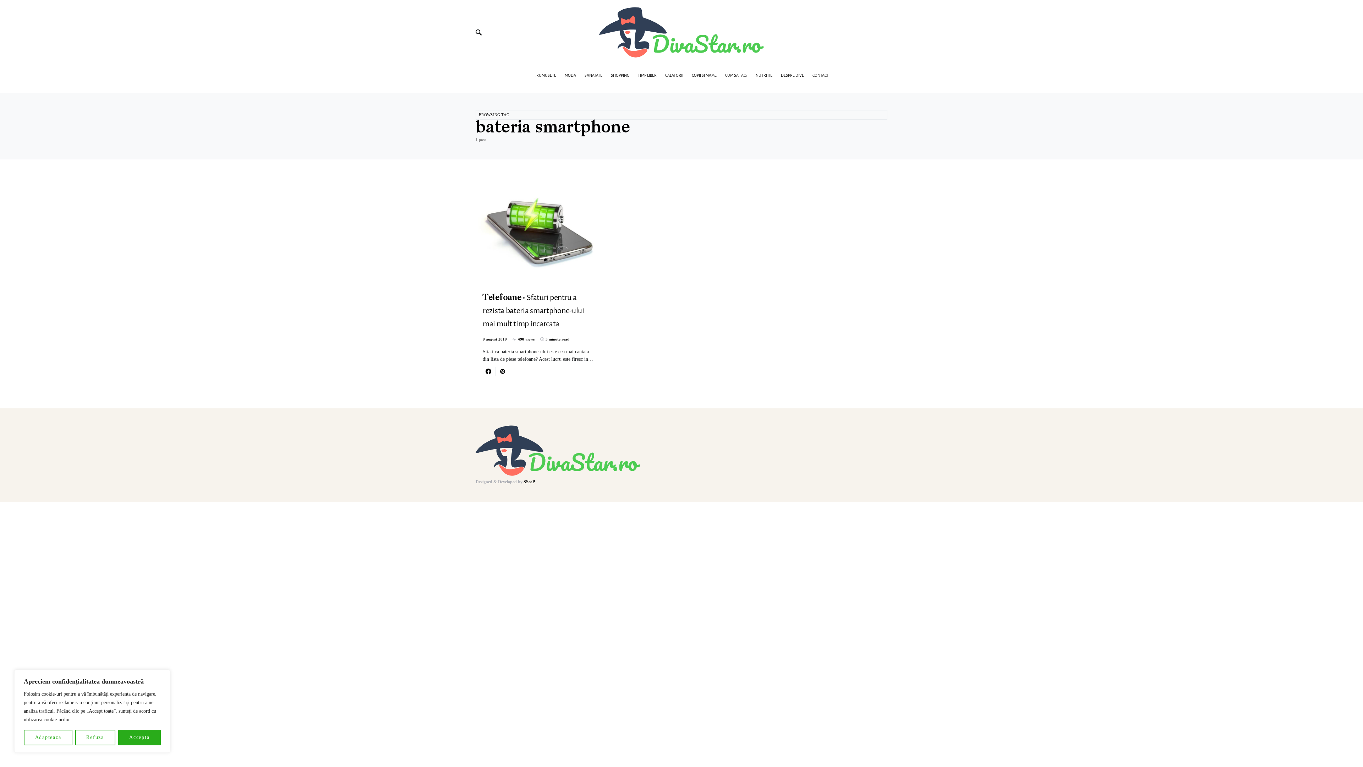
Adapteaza (48, 737)
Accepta (139, 737)
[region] (92, 711)
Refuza (95, 737)
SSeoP (529, 481)
